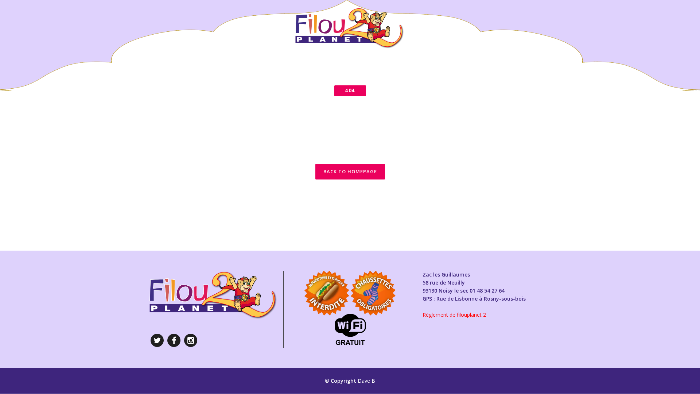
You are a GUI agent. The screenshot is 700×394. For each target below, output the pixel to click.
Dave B (366, 380)
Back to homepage (350, 171)
